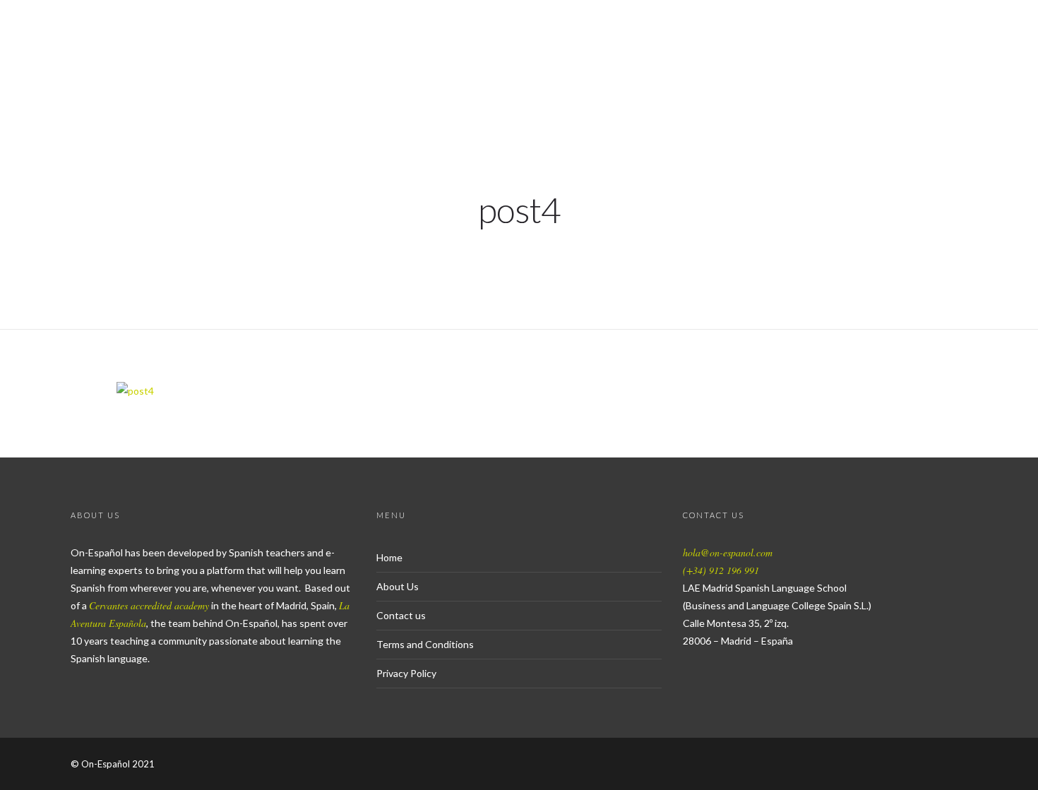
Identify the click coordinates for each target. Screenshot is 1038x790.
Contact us (401, 615)
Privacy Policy (406, 673)
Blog (925, 60)
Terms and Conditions (425, 644)
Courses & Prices (623, 60)
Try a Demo (507, 60)
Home (389, 557)
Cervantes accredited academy (149, 605)
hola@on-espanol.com (727, 552)
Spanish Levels (753, 60)
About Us (855, 60)
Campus (990, 60)
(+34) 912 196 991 (721, 570)
